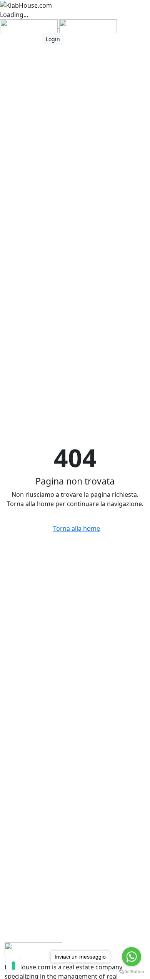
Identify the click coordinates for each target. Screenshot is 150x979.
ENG (27, 39)
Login (53, 39)
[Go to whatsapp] (131, 956)
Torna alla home (76, 528)
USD (6, 39)
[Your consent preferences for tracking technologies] (13, 965)
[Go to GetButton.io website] (131, 971)
